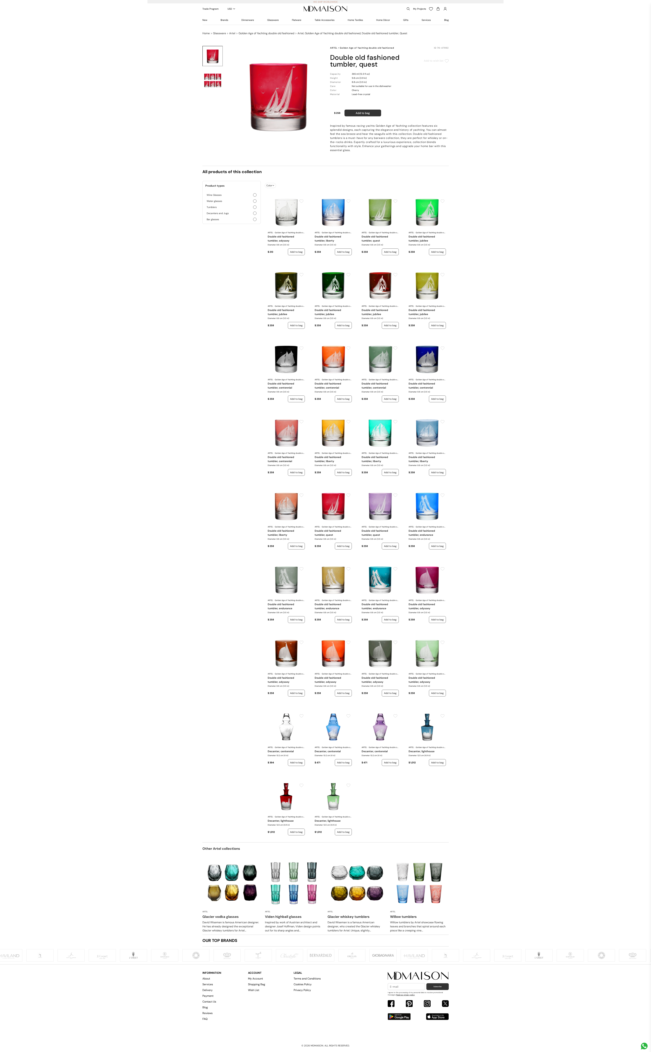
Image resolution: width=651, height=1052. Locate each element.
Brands (224, 20)
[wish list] (431, 8)
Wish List (253, 990)
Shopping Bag (256, 984)
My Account (255, 978)
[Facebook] (391, 1004)
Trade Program (210, 8)
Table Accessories (324, 20)
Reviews (207, 1013)
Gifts (405, 20)
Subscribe (437, 986)
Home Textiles (355, 20)
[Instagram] (427, 1004)
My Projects (419, 8)
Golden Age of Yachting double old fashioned (266, 33)
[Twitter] (445, 1004)
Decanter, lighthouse (422, 751)
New (204, 20)
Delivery (207, 990)
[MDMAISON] (325, 9)
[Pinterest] (409, 1004)
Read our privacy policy (405, 995)
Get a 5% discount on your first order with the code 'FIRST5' (325, 1)
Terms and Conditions (307, 978)
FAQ (205, 1019)
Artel (232, 33)
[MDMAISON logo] (418, 976)
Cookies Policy (303, 984)
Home (206, 33)
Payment (207, 996)
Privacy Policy (302, 990)
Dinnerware (247, 20)
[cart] (438, 8)
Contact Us (209, 1001)
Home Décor (383, 20)
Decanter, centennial (281, 751)
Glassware (273, 20)
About (206, 978)
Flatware (296, 20)
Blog (446, 20)
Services (426, 20)
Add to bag (363, 113)
